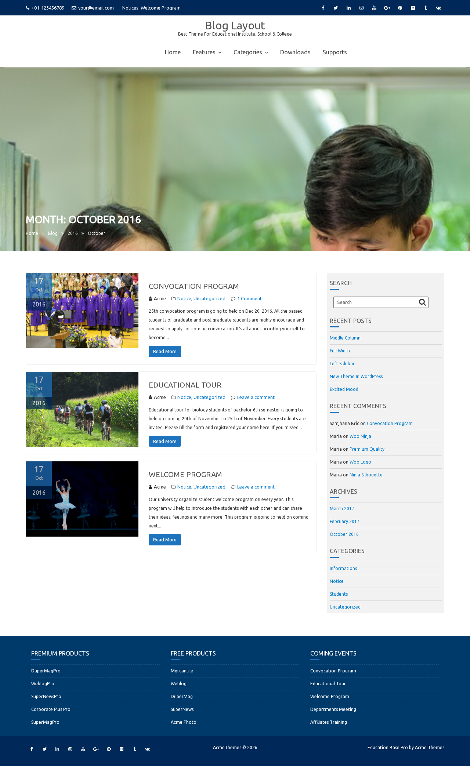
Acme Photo (183, 722)
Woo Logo (360, 462)
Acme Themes (429, 747)
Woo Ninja (360, 436)
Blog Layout (235, 25)
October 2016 (344, 534)
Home (173, 52)
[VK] (438, 8)
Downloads (295, 52)
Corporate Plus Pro (50, 709)
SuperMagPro (45, 722)
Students (339, 594)
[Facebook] (323, 8)
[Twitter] (335, 8)
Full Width (340, 350)
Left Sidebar (342, 363)
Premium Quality (367, 449)
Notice (184, 298)
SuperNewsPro (46, 696)
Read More (165, 351)
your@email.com (96, 7)
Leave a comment (256, 397)
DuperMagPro (46, 670)
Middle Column (345, 337)
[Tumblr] (425, 8)
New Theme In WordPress (356, 376)
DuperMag (182, 696)
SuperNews (182, 709)
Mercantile (182, 670)
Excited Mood (344, 389)
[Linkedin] (348, 8)
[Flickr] (413, 8)
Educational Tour (185, 385)
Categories (248, 52)
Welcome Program (185, 474)
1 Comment (249, 298)
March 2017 (342, 508)
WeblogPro (42, 683)
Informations (343, 568)
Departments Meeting (333, 709)
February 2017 (344, 521)
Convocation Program (164, 7)
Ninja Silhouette (366, 474)
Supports (335, 52)
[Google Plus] (387, 8)
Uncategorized (209, 298)
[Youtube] (374, 8)
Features (204, 52)
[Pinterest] (400, 8)
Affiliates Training (328, 722)
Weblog (179, 683)
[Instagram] (361, 8)
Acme (160, 298)
